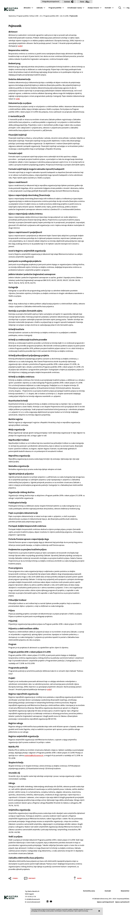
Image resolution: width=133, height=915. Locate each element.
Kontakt (108, 8)
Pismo (82, 2)
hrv (124, 8)
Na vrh (79, 878)
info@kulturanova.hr (33, 899)
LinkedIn (47, 901)
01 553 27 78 (32, 897)
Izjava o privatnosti (122, 902)
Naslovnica (12, 16)
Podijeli (15, 878)
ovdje (20, 46)
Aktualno (27, 8)
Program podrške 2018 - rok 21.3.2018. (56, 16)
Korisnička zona (89, 891)
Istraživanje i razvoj (74, 8)
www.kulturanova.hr (33, 902)
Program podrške (55, 8)
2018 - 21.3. (38, 16)
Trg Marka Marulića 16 (32, 891)
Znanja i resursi (93, 8)
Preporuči (31, 878)
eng (128, 8)
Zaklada (40, 8)
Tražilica (121, 8)
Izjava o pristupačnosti (105, 902)
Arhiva (32, 16)
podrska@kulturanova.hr (34, 755)
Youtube (51, 901)
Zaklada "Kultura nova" (11, 8)
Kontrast (67, 2)
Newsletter (125, 891)
